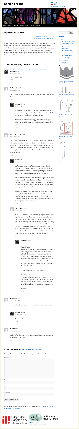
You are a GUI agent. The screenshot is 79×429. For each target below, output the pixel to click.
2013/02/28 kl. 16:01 (15, 90)
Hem (4, 25)
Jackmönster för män (67, 59)
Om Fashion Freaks (35, 25)
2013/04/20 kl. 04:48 (20, 210)
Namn (6, 380)
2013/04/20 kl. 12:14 (26, 243)
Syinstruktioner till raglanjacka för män (66, 115)
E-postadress (8, 386)
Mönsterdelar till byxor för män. (45, 36)
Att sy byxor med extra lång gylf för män (66, 95)
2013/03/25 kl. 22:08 (20, 162)
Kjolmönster (65, 48)
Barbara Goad (28, 349)
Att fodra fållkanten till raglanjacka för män (66, 82)
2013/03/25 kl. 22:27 (15, 73)
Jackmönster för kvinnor (67, 46)
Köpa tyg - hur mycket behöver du (66, 137)
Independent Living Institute (59, 6)
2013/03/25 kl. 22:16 (20, 106)
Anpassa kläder (23, 25)
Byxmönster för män (67, 50)
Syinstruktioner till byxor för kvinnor (65, 160)
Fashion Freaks (13, 4)
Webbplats (7, 392)
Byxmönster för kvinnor (67, 45)
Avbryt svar (38, 349)
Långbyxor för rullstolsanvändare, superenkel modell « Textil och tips (28, 69)
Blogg (9, 25)
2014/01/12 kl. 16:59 (20, 314)
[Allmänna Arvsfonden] (43, 420)
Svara (11, 79)
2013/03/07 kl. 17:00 (15, 136)
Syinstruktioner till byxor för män (44, 39)
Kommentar (7, 357)
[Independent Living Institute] (14, 423)
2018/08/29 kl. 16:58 (15, 331)
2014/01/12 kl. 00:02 (15, 301)
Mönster (15, 25)
